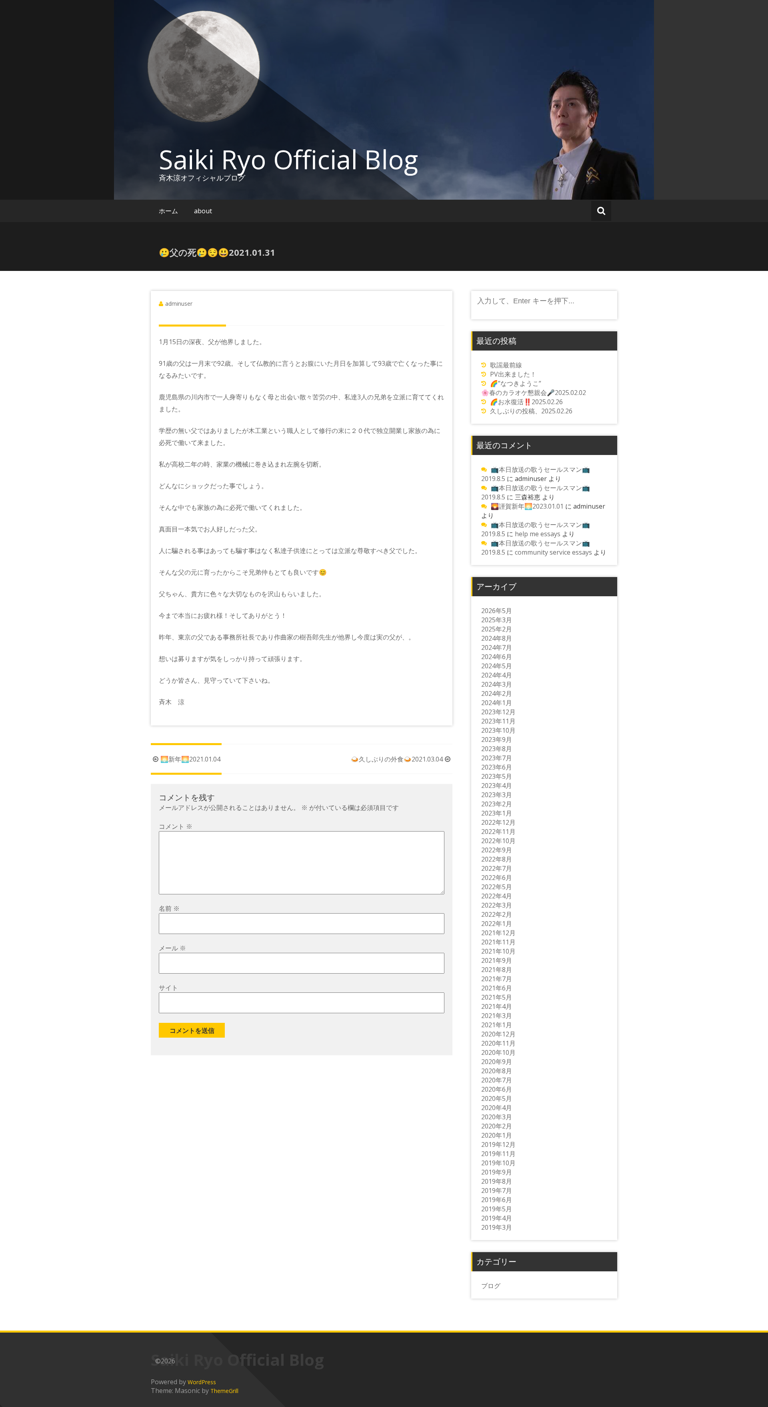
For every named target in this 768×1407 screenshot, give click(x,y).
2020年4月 (496, 1107)
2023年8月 (496, 748)
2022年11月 (498, 831)
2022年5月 (496, 886)
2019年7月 (496, 1190)
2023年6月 (496, 767)
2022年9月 (496, 850)
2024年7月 (496, 647)
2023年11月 (498, 721)
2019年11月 (498, 1153)
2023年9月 (496, 739)
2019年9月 (496, 1172)
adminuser (178, 303)
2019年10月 (498, 1162)
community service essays (553, 552)
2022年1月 (496, 923)
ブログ (490, 1285)
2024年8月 (496, 638)
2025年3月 (496, 619)
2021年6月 (496, 988)
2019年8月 (496, 1181)
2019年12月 (498, 1144)
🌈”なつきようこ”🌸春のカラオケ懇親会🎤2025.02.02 (533, 388)
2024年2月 (496, 693)
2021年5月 (496, 997)
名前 (169, 908)
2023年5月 (496, 776)
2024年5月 (496, 665)
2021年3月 (496, 1015)
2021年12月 (498, 932)
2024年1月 (496, 702)
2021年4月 (496, 1006)
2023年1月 (496, 813)
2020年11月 (498, 1043)
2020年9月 (496, 1061)
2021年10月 (498, 951)
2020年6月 (496, 1089)
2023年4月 (496, 785)
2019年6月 (496, 1199)
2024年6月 (496, 656)
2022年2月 (496, 914)
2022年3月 (496, 905)
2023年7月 (496, 758)
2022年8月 (496, 859)
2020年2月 (496, 1126)
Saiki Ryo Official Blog (288, 159)
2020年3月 (496, 1116)
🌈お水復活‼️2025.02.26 (526, 401)
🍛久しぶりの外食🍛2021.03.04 (397, 759)
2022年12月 (498, 822)
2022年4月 (496, 896)
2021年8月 (496, 969)
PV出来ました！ (513, 374)
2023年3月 (496, 794)
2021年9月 (496, 960)
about (203, 210)
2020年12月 (498, 1034)
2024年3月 (496, 684)
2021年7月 (496, 978)
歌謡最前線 (506, 365)
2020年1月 (496, 1135)
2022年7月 (496, 868)
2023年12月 (498, 712)
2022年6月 (496, 877)
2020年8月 (496, 1070)
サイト (168, 987)
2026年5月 (496, 610)
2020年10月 (498, 1052)
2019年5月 (496, 1209)
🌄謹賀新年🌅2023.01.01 (527, 506)
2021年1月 (496, 1024)
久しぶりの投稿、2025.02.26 (531, 411)
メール (172, 948)
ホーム (168, 210)
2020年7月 (496, 1080)
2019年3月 (496, 1227)
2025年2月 (496, 629)
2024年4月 (496, 675)
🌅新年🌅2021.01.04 (190, 759)
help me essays (537, 533)
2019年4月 (496, 1218)
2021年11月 (498, 942)
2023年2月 (496, 804)
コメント (175, 826)
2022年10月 (498, 840)
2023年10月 (498, 730)
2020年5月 (496, 1098)
